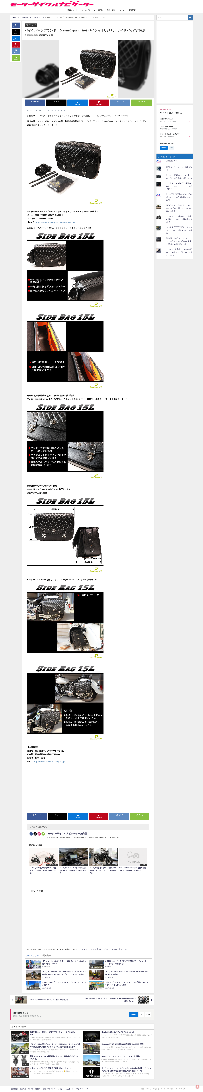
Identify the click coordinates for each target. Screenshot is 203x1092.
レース (122, 10)
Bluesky (134, 1014)
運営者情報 (14, 1089)
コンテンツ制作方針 (34, 1089)
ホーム (29, 110)
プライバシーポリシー (84, 1089)
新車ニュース (72, 10)
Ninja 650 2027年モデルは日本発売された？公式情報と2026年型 (179, 197)
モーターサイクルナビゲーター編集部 (67, 833)
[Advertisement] (88, 788)
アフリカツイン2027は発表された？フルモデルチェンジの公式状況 (179, 186)
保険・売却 (111, 10)
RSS (148, 1014)
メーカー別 (86, 10)
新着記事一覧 (171, 160)
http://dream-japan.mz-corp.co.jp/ (49, 761)
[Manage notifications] (197, 1087)
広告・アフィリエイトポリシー (53, 1089)
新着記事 (132, 10)
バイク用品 (98, 10)
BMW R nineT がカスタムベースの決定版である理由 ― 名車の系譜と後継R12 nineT (178, 241)
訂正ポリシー (70, 1089)
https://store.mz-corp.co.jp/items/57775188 (55, 222)
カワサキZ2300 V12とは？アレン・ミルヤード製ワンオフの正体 (179, 230)
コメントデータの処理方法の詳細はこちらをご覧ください (103, 949)
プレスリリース (31, 25)
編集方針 (23, 1089)
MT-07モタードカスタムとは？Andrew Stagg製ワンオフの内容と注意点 (179, 208)
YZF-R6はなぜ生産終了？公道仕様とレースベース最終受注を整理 (179, 219)
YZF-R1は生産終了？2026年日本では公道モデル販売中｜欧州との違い (179, 252)
